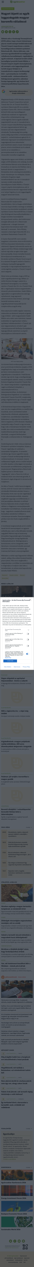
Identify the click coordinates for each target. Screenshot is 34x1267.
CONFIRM (10, 661)
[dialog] (17, 633)
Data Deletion (7, 666)
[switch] (27, 634)
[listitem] (17, 630)
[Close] (30, 600)
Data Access (17, 666)
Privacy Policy (26, 666)
